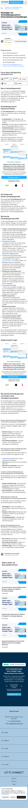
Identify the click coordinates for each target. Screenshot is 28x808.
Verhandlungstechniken (8, 260)
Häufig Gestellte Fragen (9, 340)
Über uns (14, 781)
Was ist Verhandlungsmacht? (11, 88)
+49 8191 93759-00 (15, 721)
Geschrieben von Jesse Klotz (11, 553)
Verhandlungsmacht (6, 91)
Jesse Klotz (7, 38)
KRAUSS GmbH (14, 711)
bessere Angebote (18, 408)
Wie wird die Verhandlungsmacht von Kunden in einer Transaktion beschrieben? (12, 396)
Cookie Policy (5, 794)
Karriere (14, 778)
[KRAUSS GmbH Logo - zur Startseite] (4, 2)
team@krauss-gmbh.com (16, 723)
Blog (2, 8)
